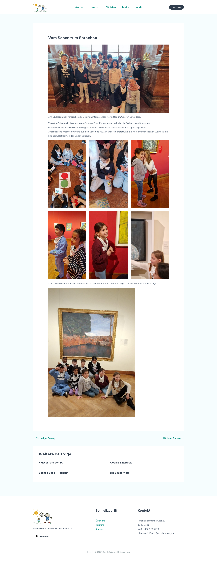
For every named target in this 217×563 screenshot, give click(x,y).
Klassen (94, 7)
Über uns (79, 7)
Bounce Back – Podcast (53, 472)
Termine (125, 7)
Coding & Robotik (121, 462)
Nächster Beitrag (173, 438)
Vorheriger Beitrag (44, 438)
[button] (84, 7)
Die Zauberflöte (120, 472)
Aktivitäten (111, 7)
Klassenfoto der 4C (51, 462)
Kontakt (138, 7)
